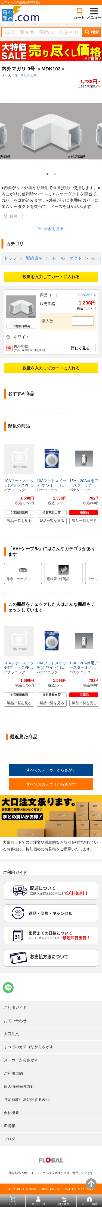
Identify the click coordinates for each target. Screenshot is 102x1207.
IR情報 (9, 1126)
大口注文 (11, 1034)
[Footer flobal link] (51, 1161)
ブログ (9, 1139)
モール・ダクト (67, 258)
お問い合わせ (15, 1020)
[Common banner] (51, 52)
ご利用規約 (13, 1073)
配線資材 (34, 258)
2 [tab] (55, 174)
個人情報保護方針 (19, 1086)
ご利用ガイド (15, 1007)
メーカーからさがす (21, 1060)
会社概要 (11, 1112)
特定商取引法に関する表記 (27, 1099)
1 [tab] (47, 174)
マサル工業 (28, 75)
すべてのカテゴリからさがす (51, 784)
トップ (10, 258)
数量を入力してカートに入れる (51, 276)
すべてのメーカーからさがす (51, 770)
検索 (95, 32)
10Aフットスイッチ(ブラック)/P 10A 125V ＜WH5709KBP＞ (19, 483)
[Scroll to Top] (91, 1183)
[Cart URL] (79, 14)
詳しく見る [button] (80, 348)
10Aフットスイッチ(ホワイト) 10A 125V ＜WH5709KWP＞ (51, 483)
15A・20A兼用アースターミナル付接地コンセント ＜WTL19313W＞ (83, 483)
